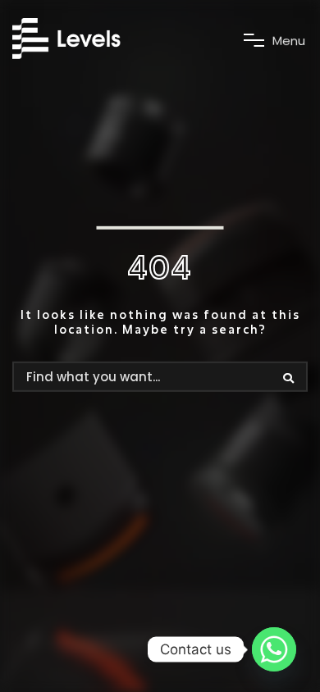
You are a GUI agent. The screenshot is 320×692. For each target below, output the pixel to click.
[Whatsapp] (274, 649)
